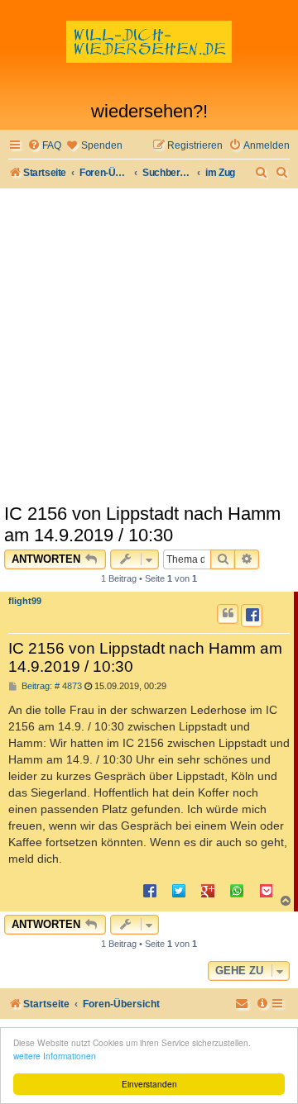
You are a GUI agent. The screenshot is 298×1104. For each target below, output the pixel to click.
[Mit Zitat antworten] (227, 614)
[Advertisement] (149, 345)
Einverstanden (149, 1084)
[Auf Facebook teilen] (150, 890)
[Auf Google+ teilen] (208, 890)
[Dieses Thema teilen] (251, 615)
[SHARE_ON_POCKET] (265, 890)
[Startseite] (149, 54)
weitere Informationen (54, 1055)
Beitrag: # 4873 (50, 686)
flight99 (24, 601)
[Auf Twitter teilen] (179, 890)
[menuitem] (44, 146)
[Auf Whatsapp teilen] (236, 890)
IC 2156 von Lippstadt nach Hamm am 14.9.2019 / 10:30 (142, 524)
